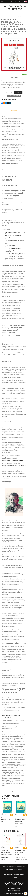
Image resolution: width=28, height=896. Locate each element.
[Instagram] (12, 883)
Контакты (14, 877)
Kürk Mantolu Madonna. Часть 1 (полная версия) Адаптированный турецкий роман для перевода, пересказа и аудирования (21, 856)
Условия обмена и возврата (14, 872)
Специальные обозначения (15, 256)
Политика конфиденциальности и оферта (14, 867)
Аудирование (8, 247)
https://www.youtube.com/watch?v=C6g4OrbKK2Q (11, 716)
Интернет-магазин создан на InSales (14, 893)
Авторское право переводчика (13, 235)
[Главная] (2, 14)
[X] (8, 103)
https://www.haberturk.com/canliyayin (11, 457)
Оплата (22, 875)
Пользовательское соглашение (14, 869)
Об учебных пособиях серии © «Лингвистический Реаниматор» (16, 254)
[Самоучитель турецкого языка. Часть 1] (7, 807)
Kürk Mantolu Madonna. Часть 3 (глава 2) (15, 233)
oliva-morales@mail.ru (14, 891)
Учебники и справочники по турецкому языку (15, 16)
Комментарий (11, 245)
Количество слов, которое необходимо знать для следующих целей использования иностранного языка (14, 241)
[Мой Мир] (6, 103)
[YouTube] (19, 883)
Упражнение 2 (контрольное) (13, 260)
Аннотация (8, 237)
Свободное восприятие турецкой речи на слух (14, 249)
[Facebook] (8, 883)
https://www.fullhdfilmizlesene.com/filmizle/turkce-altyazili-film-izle (13, 466)
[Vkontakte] (5, 883)
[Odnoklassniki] (15, 883)
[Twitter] (22, 883)
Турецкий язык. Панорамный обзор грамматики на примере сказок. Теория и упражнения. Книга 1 (20, 822)
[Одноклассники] (4, 103)
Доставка (16, 875)
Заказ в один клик (14, 96)
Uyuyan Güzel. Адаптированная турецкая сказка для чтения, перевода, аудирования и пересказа (6, 855)
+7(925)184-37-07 (15, 889)
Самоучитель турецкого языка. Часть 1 (5, 819)
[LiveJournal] (10, 103)
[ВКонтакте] (2, 103)
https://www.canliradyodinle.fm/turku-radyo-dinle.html (13, 461)
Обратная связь (8, 875)
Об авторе (8, 252)
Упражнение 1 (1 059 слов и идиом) (14, 258)
